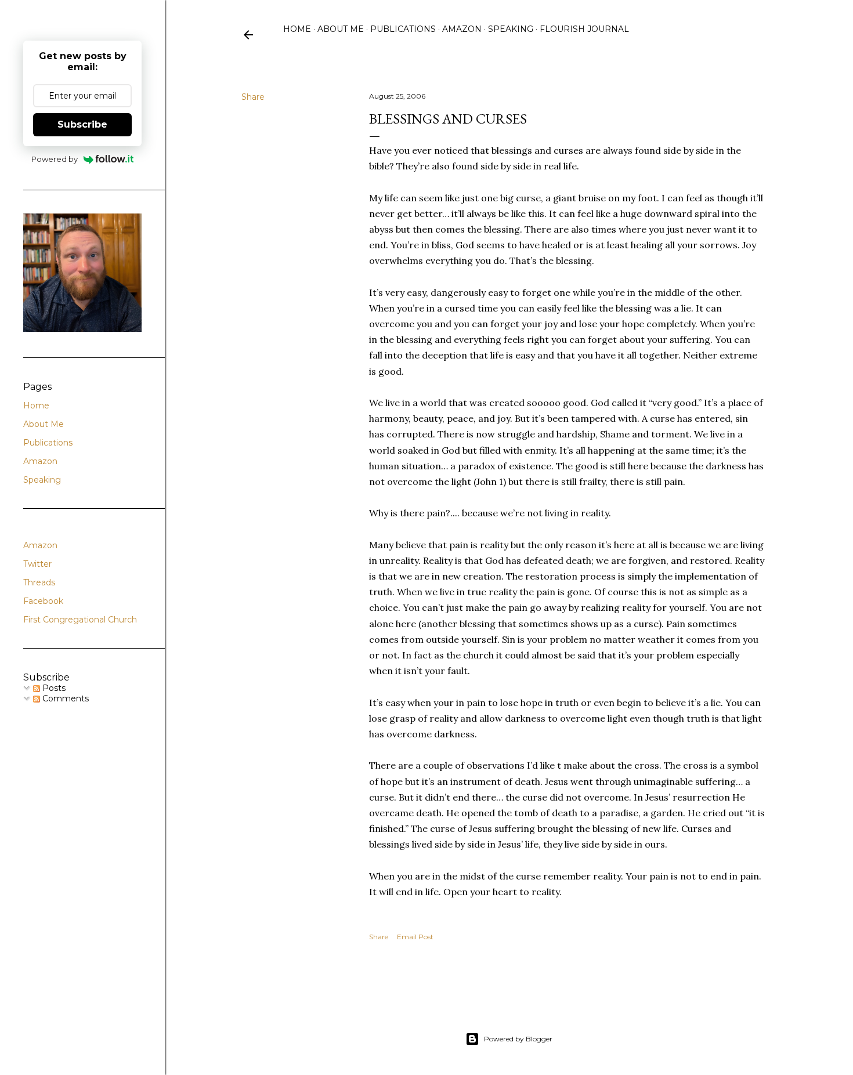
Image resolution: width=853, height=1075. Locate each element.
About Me (340, 29)
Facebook (43, 601)
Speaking (510, 29)
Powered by (54, 159)
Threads (39, 582)
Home (297, 29)
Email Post (415, 936)
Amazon (462, 29)
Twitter (37, 564)
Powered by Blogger (518, 1038)
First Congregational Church (80, 619)
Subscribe (82, 124)
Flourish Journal (584, 29)
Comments (64, 698)
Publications (403, 29)
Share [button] (253, 97)
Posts (53, 688)
